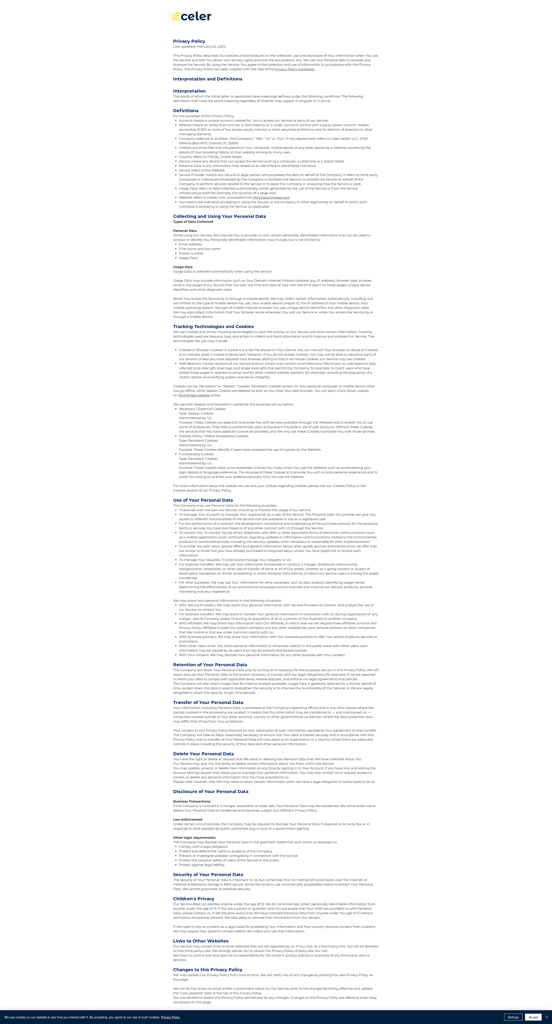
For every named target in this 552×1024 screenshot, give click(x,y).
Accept (533, 1017)
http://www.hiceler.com (271, 197)
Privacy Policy (170, 1017)
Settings (513, 1017)
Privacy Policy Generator (294, 69)
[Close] (546, 1017)
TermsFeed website (194, 395)
